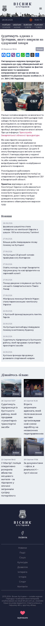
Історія (22, 577)
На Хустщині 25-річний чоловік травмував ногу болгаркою (18, 256)
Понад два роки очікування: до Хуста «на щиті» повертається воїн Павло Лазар (22, 286)
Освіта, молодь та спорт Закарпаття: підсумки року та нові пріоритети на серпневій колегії (21, 270)
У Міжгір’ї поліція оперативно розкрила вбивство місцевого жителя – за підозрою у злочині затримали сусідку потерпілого (11, 479)
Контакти (22, 586)
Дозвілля (22, 567)
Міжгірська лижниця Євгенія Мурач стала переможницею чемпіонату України (21, 302)
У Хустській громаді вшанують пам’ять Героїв (22, 315)
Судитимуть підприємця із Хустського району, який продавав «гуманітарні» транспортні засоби (22, 343)
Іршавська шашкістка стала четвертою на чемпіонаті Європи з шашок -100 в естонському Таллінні (21, 229)
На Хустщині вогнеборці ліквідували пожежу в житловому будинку (21, 328)
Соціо (22, 557)
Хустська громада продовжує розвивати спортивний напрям (19, 356)
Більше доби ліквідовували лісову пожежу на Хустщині (20, 243)
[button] (40, 9)
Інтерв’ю (22, 572)
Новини (22, 548)
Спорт (22, 581)
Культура (22, 562)
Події (22, 552)
